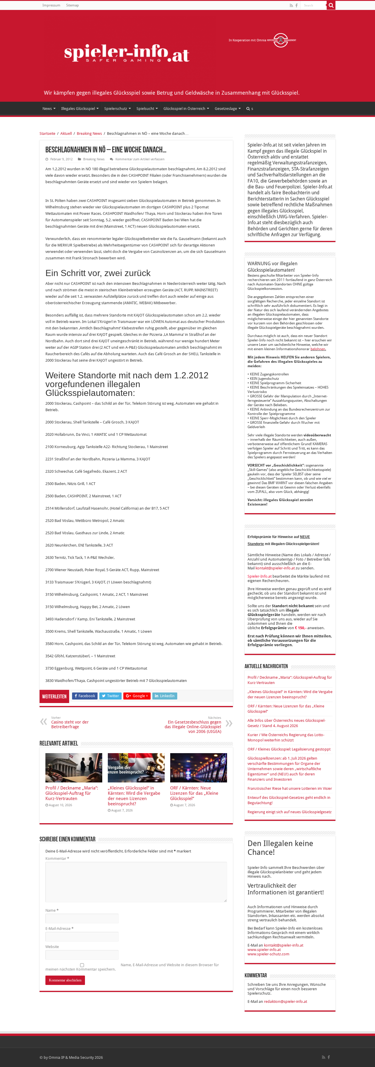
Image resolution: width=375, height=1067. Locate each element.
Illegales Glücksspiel (78, 108)
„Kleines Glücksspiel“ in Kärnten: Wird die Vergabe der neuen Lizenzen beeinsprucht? (134, 795)
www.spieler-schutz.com (268, 954)
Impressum (51, 5)
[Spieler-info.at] (130, 52)
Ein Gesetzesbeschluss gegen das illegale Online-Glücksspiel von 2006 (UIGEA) (193, 725)
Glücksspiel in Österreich (184, 108)
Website (52, 947)
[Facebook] (296, 5)
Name (52, 910)
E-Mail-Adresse (59, 928)
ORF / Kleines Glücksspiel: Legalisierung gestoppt (289, 749)
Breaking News (89, 133)
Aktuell (66, 133)
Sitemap (72, 5)
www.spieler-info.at (264, 949)
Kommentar (57, 858)
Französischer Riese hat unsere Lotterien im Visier (290, 788)
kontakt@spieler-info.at (275, 568)
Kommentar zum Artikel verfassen (139, 159)
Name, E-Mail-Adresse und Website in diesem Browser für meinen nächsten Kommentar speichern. (132, 967)
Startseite (47, 133)
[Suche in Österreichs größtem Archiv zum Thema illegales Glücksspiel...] (331, 5)
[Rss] (291, 5)
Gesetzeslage (226, 108)
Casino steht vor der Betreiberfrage (70, 722)
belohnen (318, 349)
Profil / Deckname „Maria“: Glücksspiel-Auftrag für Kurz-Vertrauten (71, 793)
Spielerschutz (115, 108)
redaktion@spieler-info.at (285, 1001)
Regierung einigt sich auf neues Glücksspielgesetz (290, 812)
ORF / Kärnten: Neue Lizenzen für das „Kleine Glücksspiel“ (194, 793)
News (47, 108)
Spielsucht (145, 108)
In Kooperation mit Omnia (248, 40)
